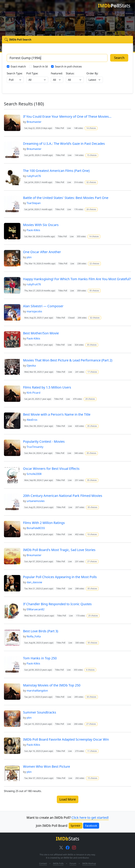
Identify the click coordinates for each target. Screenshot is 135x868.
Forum (73, 863)
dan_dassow (34, 582)
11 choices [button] (92, 751)
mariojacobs (34, 311)
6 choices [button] (90, 669)
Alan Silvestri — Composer (43, 306)
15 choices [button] (92, 155)
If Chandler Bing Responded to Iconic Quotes (57, 604)
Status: (70, 73)
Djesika (31, 365)
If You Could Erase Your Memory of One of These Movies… (67, 116)
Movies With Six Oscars (41, 225)
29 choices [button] (90, 399)
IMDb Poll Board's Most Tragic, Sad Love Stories (59, 550)
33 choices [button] (91, 696)
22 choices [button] (94, 263)
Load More (67, 799)
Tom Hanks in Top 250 (40, 658)
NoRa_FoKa (34, 636)
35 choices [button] (94, 290)
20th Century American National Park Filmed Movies (62, 495)
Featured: (57, 73)
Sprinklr (76, 825)
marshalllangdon (37, 690)
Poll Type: (32, 73)
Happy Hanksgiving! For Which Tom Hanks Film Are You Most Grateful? (77, 279)
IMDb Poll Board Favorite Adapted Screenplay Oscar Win (66, 739)
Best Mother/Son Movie (41, 333)
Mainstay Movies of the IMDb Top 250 (51, 685)
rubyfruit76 (34, 176)
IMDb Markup (89, 863)
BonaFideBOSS (36, 528)
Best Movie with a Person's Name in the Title (56, 414)
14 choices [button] (91, 128)
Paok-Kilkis (33, 230)
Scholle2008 (34, 474)
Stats (114, 5)
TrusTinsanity (35, 447)
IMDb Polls (58, 863)
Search (119, 57)
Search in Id (40, 66)
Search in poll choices (68, 66)
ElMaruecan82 (35, 609)
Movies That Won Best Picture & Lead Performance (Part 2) (67, 360)
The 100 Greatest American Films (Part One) (56, 170)
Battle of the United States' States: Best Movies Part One (65, 197)
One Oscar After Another (42, 252)
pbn (29, 257)
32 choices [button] (91, 182)
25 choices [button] (93, 615)
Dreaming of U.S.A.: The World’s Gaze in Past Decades (64, 143)
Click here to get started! (90, 817)
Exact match (18, 66)
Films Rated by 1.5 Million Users (47, 387)
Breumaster (34, 122)
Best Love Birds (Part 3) (40, 631)
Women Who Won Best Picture (46, 766)
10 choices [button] (92, 534)
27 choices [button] (92, 561)
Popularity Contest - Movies (44, 441)
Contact (43, 863)
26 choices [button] (91, 209)
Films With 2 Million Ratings (44, 523)
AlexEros (32, 420)
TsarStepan (34, 203)
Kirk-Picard (33, 392)
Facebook (91, 825)
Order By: (92, 73)
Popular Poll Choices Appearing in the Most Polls (60, 577)
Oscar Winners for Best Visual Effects (51, 468)
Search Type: (15, 73)
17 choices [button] (92, 371)
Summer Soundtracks (39, 712)
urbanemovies (36, 501)
